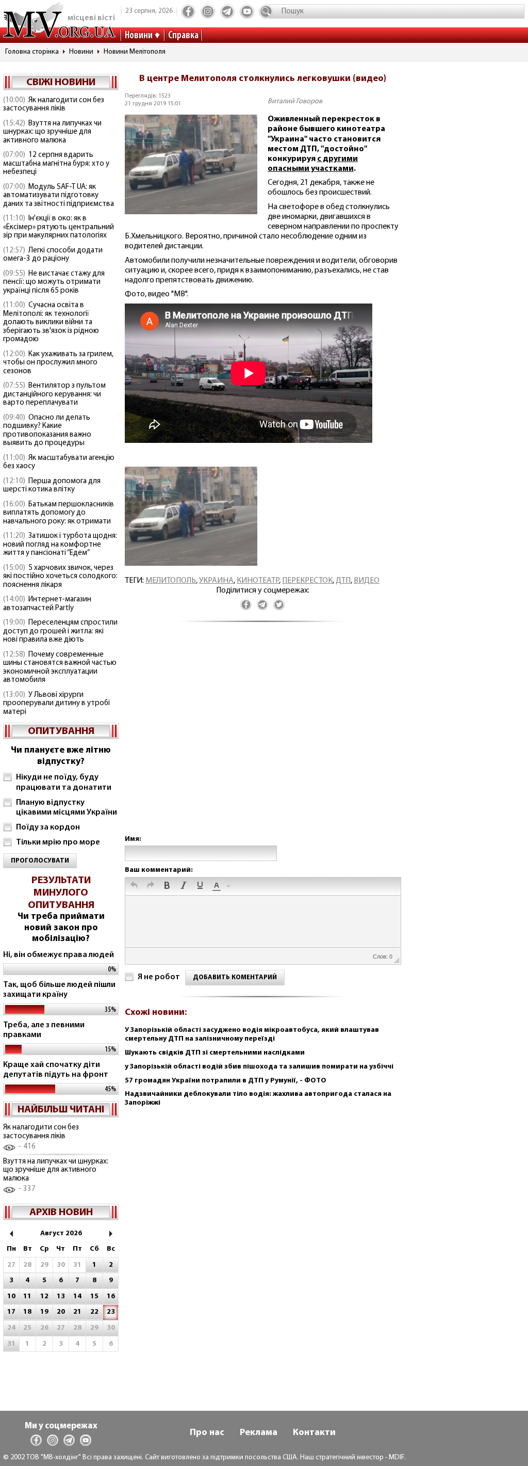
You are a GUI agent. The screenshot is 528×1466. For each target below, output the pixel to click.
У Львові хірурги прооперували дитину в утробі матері (56, 703)
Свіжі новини (60, 82)
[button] (134, 886)
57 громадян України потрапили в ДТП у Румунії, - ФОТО (225, 1081)
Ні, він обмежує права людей (58, 955)
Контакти (314, 1433)
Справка (183, 35)
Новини (139, 35)
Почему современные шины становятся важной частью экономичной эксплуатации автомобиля (60, 667)
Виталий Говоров (295, 101)
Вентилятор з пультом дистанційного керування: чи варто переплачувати (54, 394)
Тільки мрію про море (58, 842)
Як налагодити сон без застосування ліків (53, 105)
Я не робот (159, 977)
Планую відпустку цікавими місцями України (66, 808)
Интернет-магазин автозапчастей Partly (47, 604)
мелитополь (170, 581)
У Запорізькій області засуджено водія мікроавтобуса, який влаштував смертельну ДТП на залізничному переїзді (252, 1034)
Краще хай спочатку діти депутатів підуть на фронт (55, 1070)
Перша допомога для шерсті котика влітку (52, 485)
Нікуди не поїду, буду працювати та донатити (63, 782)
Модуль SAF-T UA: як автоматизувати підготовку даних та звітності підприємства (58, 195)
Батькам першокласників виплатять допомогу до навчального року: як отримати (58, 513)
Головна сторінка (32, 52)
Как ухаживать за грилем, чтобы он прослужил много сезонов (58, 362)
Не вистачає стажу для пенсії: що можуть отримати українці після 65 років (54, 282)
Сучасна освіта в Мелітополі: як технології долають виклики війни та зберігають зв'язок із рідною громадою (51, 322)
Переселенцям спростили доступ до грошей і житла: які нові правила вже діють (60, 631)
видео (367, 581)
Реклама (258, 1433)
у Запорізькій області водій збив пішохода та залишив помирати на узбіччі (259, 1067)
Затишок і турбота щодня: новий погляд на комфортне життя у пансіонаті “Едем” (60, 544)
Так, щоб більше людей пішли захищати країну (59, 990)
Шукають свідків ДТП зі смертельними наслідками (215, 1053)
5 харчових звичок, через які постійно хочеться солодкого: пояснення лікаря (60, 576)
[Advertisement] (262, 739)
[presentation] (134, 886)
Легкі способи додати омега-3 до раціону (53, 255)
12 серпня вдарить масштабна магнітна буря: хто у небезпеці (56, 163)
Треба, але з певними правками (44, 1030)
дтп (343, 581)
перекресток (307, 581)
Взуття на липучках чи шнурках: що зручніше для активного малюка (52, 132)
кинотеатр (258, 581)
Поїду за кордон (48, 827)
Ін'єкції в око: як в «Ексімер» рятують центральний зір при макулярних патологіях (58, 227)
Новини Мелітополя (135, 52)
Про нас (207, 1433)
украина (216, 581)
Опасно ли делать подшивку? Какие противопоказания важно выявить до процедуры (47, 431)
